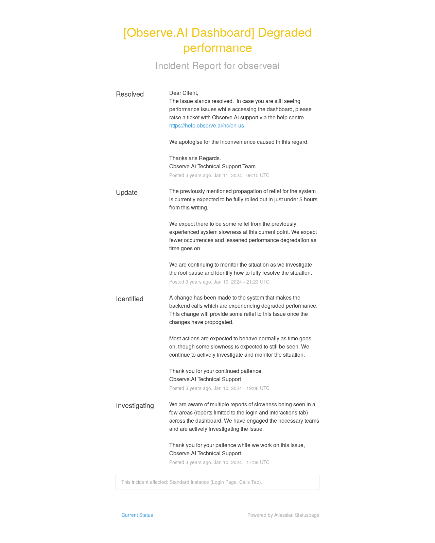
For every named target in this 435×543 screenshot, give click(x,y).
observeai (259, 65)
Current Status (134, 514)
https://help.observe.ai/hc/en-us (206, 125)
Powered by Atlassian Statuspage (283, 514)
